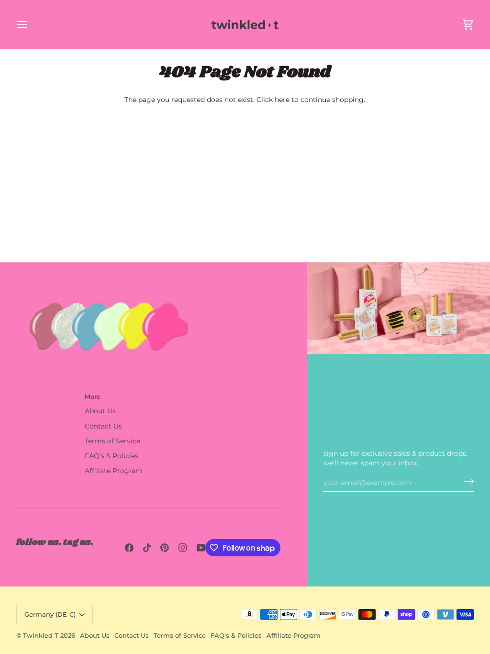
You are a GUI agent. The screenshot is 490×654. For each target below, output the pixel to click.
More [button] (92, 396)
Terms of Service (112, 441)
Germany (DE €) (50, 614)
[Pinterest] (164, 547)
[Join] (466, 481)
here (282, 99)
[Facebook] (129, 547)
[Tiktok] (147, 547)
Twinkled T (40, 635)
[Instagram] (182, 547)
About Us (100, 411)
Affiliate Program (114, 470)
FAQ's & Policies (111, 456)
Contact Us (103, 426)
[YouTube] (201, 547)
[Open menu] (30, 24)
